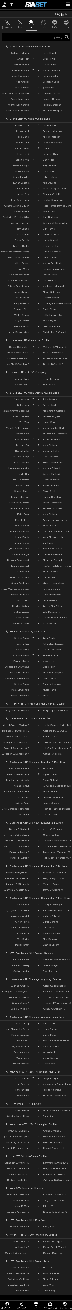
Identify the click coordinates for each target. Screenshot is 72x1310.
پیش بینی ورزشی (65, 1307)
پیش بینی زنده (50, 1307)
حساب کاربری (7, 1307)
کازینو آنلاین (22, 1307)
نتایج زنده (36, 1307)
